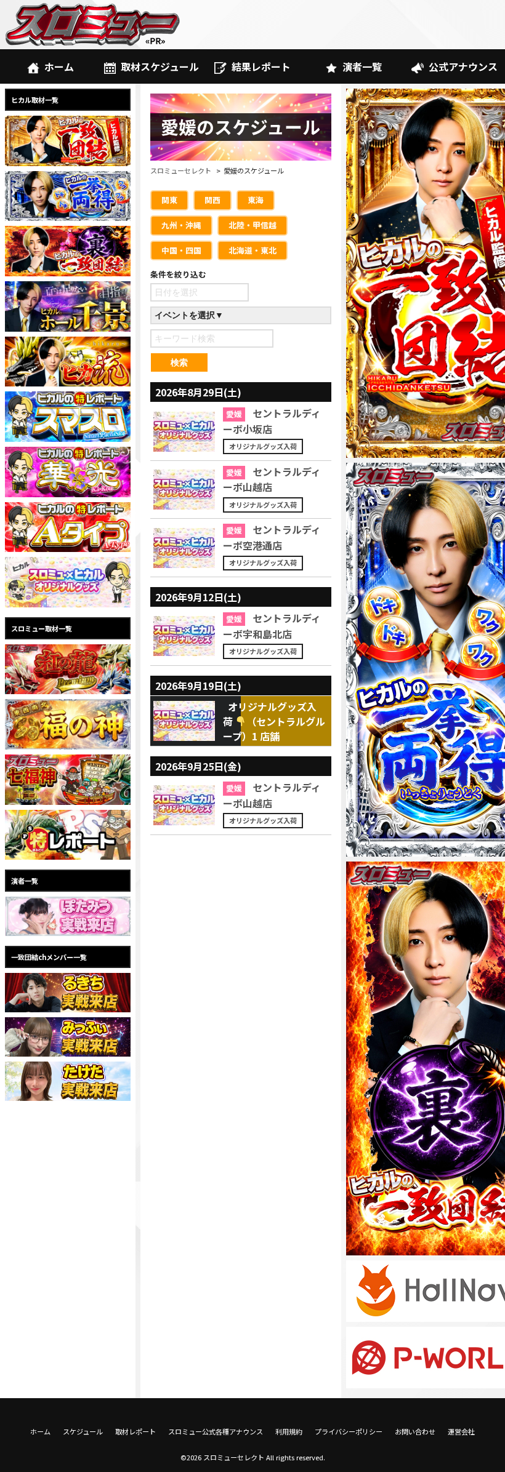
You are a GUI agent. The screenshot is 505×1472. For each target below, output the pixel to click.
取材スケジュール (160, 66)
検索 (179, 362)
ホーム (59, 66)
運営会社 (461, 1431)
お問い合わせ (415, 1431)
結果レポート (261, 66)
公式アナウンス (463, 66)
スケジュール (83, 1431)
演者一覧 (362, 66)
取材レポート (135, 1431)
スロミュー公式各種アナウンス (215, 1431)
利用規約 (288, 1431)
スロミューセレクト (180, 170)
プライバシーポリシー (348, 1431)
